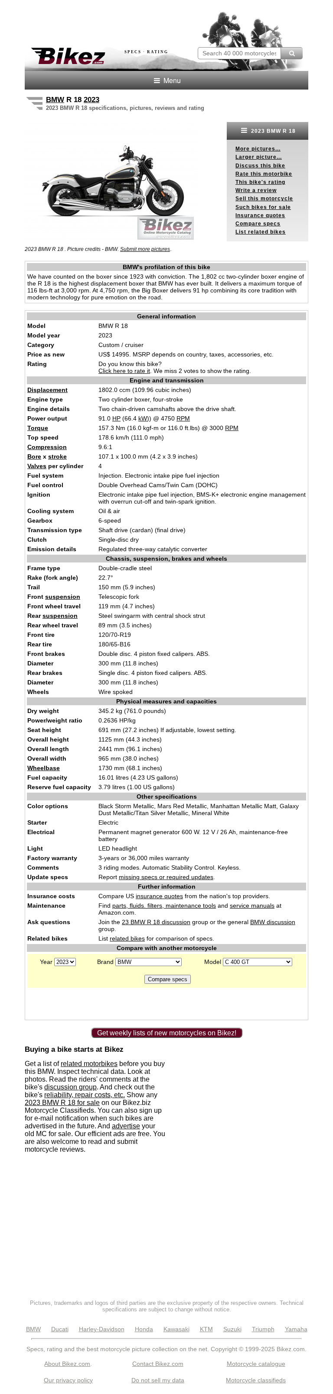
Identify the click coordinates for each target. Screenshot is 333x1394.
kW (142, 418)
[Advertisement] (126, 21)
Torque (37, 427)
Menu (171, 80)
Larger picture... (258, 157)
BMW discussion (272, 922)
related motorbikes (89, 1063)
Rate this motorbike (263, 174)
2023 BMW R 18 (272, 131)
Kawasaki (176, 1329)
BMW (55, 100)
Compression (47, 446)
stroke (57, 456)
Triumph (263, 1329)
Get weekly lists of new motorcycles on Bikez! (166, 1033)
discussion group (70, 1087)
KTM (206, 1329)
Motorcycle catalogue (256, 1363)
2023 (91, 100)
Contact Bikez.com (157, 1363)
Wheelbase (43, 767)
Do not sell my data (157, 1380)
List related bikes (260, 232)
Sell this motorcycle (264, 199)
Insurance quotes (260, 215)
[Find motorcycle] (292, 53)
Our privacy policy (68, 1380)
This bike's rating (260, 182)
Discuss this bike (260, 166)
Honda (144, 1329)
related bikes (127, 938)
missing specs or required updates (166, 877)
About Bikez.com (67, 1363)
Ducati (60, 1329)
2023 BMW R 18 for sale (62, 1102)
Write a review (256, 190)
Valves (36, 466)
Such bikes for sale (263, 207)
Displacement (47, 389)
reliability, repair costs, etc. (84, 1094)
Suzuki (232, 1329)
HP (116, 418)
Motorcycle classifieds (256, 1380)
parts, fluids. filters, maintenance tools (164, 905)
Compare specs (258, 224)
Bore (34, 456)
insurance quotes (159, 896)
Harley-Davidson (101, 1329)
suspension (62, 596)
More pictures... (258, 149)
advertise (126, 1126)
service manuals (252, 905)
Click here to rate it (124, 370)
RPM (183, 418)
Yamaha (296, 1329)
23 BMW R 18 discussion (156, 922)
